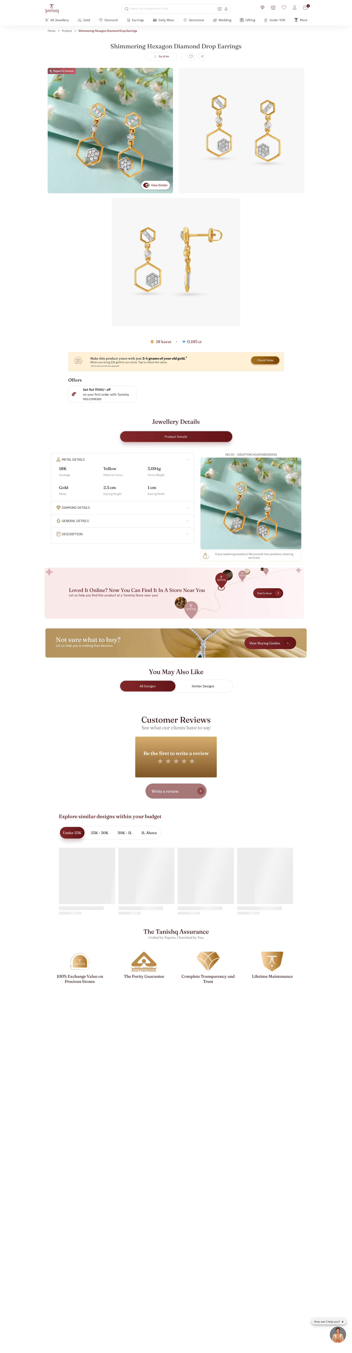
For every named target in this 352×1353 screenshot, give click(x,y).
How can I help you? (327, 1321)
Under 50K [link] (277, 20)
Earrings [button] (138, 20)
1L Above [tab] (149, 832)
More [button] (303, 20)
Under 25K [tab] (72, 832)
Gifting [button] (250, 20)
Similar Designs (203, 686)
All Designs (148, 686)
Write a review (165, 791)
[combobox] (173, 8)
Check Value (265, 360)
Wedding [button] (225, 20)
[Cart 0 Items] (305, 8)
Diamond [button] (111, 20)
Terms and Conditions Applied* (105, 366)
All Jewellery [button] (59, 20)
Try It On (164, 56)
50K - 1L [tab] (125, 832)
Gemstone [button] (196, 20)
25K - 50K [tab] (99, 832)
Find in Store (264, 593)
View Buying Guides (264, 643)
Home (51, 31)
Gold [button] (86, 20)
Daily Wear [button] (166, 20)
